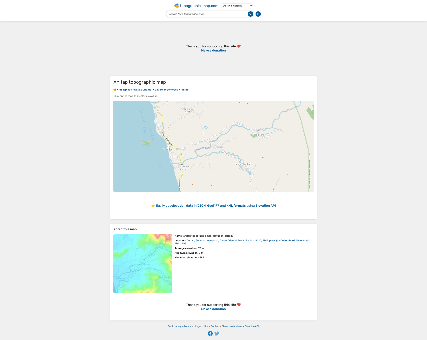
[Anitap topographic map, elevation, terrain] (142, 263)
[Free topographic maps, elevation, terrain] (114, 89)
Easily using (216, 206)
